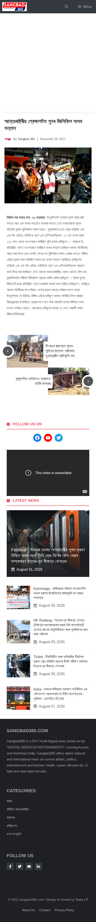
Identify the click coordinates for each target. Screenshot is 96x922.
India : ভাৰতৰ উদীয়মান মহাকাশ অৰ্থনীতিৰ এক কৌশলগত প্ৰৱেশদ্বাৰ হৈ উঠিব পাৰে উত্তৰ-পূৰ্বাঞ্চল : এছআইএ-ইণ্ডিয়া (60, 693)
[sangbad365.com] (14, 6)
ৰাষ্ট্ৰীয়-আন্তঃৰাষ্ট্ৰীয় (18, 809)
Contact (44, 910)
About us (28, 910)
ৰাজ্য (9, 801)
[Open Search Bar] (66, 6)
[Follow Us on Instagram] (29, 866)
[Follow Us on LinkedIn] (38, 866)
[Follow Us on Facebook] (10, 866)
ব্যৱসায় (11, 817)
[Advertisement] (48, 63)
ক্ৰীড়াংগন (12, 826)
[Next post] (88, 381)
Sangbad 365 (26, 139)
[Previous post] (7, 351)
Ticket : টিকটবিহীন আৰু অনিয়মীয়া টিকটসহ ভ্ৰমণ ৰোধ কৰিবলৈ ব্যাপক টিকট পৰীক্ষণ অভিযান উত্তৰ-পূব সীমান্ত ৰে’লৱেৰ (60, 661)
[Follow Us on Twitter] (19, 866)
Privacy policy (64, 910)
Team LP (81, 899)
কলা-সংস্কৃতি (14, 834)
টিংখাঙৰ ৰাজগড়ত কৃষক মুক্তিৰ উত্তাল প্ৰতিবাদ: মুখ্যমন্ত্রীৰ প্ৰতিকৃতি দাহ (60, 351)
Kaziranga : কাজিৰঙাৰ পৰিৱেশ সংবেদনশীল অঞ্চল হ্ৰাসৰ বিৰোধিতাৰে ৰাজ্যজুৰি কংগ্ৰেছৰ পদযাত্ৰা (59, 593)
